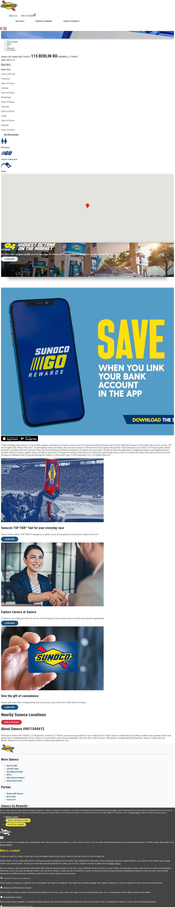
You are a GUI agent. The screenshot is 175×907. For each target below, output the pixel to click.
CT (8, 46)
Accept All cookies (16, 825)
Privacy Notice (135, 813)
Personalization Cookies (12, 897)
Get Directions (11, 134)
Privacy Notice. (6, 845)
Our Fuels (20, 21)
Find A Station (12, 42)
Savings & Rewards (43, 21)
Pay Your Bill (12, 766)
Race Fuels (11, 796)
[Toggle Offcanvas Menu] (5, 28)
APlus (9, 775)
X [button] (1, 838)
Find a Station (27, 16)
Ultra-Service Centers (16, 778)
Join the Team (12, 769)
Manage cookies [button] (11, 817)
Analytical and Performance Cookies (17, 888)
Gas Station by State (15, 772)
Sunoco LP (11, 799)
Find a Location (11, 722)
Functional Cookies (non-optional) (16, 878)
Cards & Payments (71, 21)
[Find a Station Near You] (1, 29)
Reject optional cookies (18, 820)
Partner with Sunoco (15, 793)
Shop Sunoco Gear (14, 781)
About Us (13, 16)
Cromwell (10, 48)
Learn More (9, 259)
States (9, 44)
